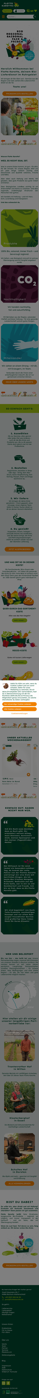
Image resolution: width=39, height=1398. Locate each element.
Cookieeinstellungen (19, 713)
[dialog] (19, 699)
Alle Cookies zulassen (12, 709)
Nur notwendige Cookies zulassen (17, 704)
